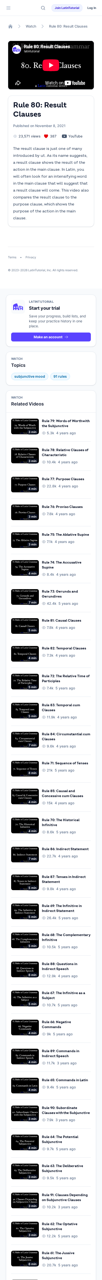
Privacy (30, 257)
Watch (31, 26)
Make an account (48, 337)
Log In (91, 8)
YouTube (75, 136)
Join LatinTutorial (67, 8)
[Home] (10, 26)
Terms (12, 257)
